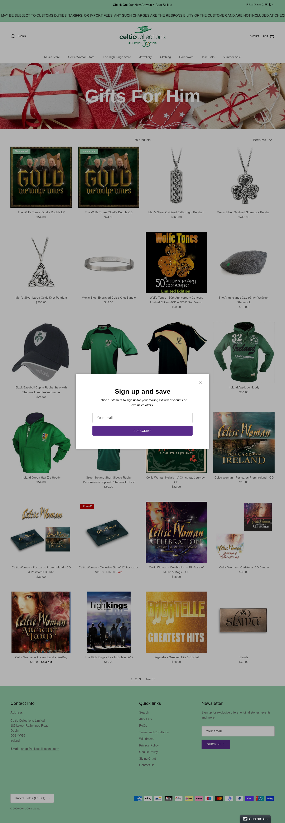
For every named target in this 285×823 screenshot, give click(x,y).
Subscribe (142, 430)
